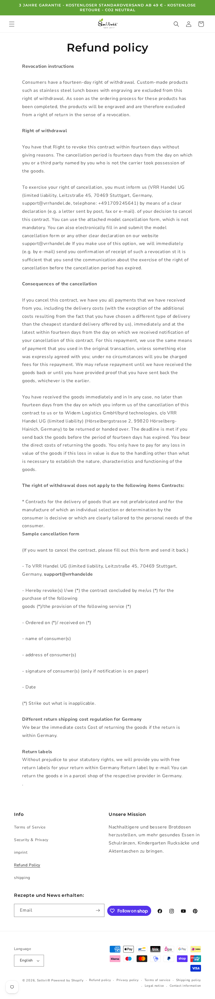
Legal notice (154, 986)
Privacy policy (127, 980)
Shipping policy (188, 980)
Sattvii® (43, 980)
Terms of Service (30, 827)
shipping (22, 877)
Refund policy (100, 980)
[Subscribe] (98, 910)
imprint (20, 852)
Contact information (185, 986)
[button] (12, 24)
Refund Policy (27, 865)
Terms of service (157, 980)
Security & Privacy (31, 839)
